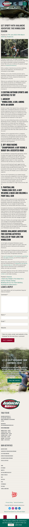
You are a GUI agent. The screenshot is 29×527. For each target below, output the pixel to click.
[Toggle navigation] (25, 3)
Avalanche (10, 37)
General (9, 277)
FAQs (2, 477)
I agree (11, 524)
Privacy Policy (9, 502)
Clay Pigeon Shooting (5, 453)
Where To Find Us (4, 474)
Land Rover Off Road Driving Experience (8, 451)
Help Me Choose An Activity (6, 472)
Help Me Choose (14, 380)
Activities (3, 479)
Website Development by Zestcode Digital (14, 511)
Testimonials (3, 484)
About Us (2, 470)
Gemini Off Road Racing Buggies (7, 456)
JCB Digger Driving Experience (7, 458)
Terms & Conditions (4, 488)
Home (2, 465)
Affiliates (3, 486)
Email (3, 321)
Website (3, 328)
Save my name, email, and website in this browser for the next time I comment (14, 335)
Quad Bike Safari (4, 449)
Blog (2, 481)
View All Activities (4, 460)
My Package (3, 468)
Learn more (18, 525)
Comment (4, 294)
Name (3, 315)
